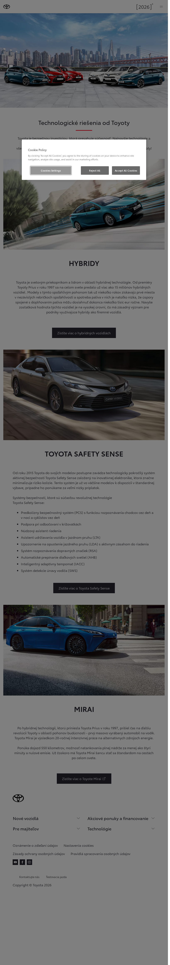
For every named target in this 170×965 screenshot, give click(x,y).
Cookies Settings (51, 170)
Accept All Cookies (126, 170)
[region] (84, 159)
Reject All (94, 170)
